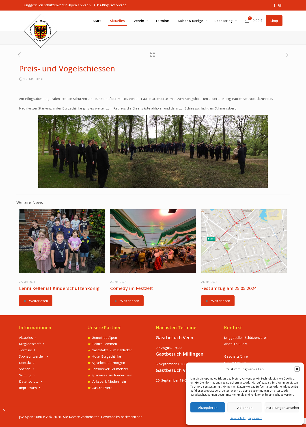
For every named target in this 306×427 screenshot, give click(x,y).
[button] (297, 369)
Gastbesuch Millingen (179, 354)
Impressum (255, 418)
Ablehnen (244, 407)
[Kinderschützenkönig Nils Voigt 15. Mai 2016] (4, 409)
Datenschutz (238, 418)
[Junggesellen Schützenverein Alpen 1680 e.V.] (41, 31)
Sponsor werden (32, 356)
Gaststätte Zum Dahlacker (112, 350)
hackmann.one (131, 416)
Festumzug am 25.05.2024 (228, 288)
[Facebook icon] (274, 5)
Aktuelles (26, 337)
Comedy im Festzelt (131, 288)
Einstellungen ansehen (282, 407)
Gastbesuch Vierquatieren (184, 370)
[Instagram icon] (280, 5)
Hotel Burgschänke (106, 356)
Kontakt (25, 362)
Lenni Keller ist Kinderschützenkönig (59, 288)
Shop (274, 20)
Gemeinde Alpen (104, 337)
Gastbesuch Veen (174, 338)
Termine (25, 350)
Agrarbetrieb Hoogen (108, 362)
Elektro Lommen (104, 343)
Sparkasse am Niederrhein (112, 375)
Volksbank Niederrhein (109, 381)
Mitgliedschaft (30, 343)
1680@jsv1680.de (112, 5)
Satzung (25, 375)
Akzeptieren (208, 407)
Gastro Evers (102, 387)
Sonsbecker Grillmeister (110, 369)
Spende (25, 369)
